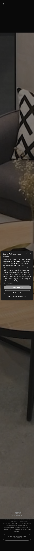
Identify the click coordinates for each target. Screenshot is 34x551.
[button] (17, 297)
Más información (8, 283)
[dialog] (17, 275)
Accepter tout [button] (18, 287)
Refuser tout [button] (17, 292)
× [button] (30, 253)
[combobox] (27, 253)
